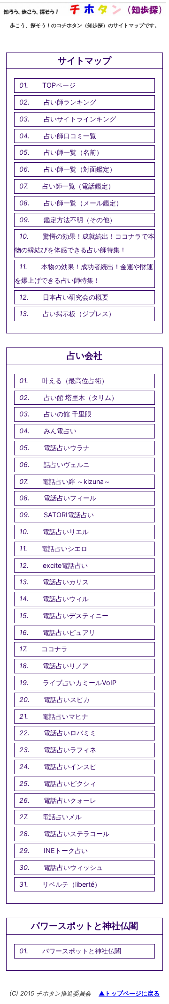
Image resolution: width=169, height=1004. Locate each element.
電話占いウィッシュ (73, 867)
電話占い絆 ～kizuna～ (76, 481)
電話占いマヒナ (65, 716)
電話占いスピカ (67, 699)
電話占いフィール (70, 498)
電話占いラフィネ (70, 750)
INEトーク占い (66, 850)
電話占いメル (62, 817)
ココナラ (54, 649)
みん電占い (60, 431)
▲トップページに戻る (129, 993)
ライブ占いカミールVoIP (79, 683)
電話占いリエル (66, 532)
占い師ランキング (70, 102)
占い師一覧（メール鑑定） (83, 203)
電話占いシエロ (64, 548)
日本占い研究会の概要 (75, 297)
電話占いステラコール (76, 834)
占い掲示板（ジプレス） (79, 313)
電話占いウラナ (67, 448)
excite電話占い (65, 565)
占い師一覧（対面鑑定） (80, 169)
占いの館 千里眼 (68, 414)
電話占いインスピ (70, 766)
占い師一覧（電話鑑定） (78, 186)
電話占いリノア (66, 666)
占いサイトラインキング (80, 119)
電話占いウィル (66, 599)
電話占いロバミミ (70, 733)
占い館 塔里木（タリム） (81, 397)
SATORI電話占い (69, 515)
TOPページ (59, 85)
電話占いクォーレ (70, 800)
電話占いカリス (66, 582)
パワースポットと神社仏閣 (81, 951)
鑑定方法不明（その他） (80, 220)
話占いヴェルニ (67, 464)
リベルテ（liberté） (71, 884)
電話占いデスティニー (75, 615)
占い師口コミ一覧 (70, 136)
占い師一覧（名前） (73, 152)
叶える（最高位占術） (75, 381)
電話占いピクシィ (70, 783)
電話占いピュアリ (69, 632)
